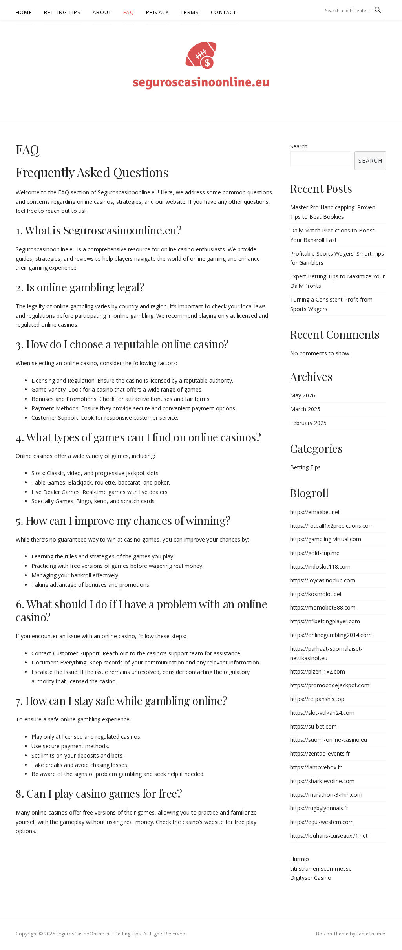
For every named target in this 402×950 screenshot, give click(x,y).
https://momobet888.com (323, 607)
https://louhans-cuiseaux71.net (329, 835)
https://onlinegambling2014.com (331, 635)
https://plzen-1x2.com (317, 671)
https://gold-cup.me (315, 552)
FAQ (128, 12)
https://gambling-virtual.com (325, 539)
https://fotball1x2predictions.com (332, 525)
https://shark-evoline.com (322, 781)
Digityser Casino (310, 877)
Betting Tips (62, 12)
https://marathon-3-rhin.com (326, 794)
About (102, 12)
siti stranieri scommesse (321, 868)
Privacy (157, 12)
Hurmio (299, 859)
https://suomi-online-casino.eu (328, 739)
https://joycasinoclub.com (322, 580)
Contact (223, 12)
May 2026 (302, 395)
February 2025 (308, 422)
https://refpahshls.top (317, 699)
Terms (190, 12)
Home (24, 12)
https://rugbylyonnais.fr (319, 808)
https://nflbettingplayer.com (325, 621)
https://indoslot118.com (320, 566)
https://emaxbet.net (315, 512)
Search (298, 146)
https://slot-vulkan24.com (322, 712)
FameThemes (371, 933)
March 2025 (305, 409)
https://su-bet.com (313, 726)
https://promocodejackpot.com (329, 685)
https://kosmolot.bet (316, 594)
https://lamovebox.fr (316, 767)
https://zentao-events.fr (320, 753)
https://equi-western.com (322, 822)
